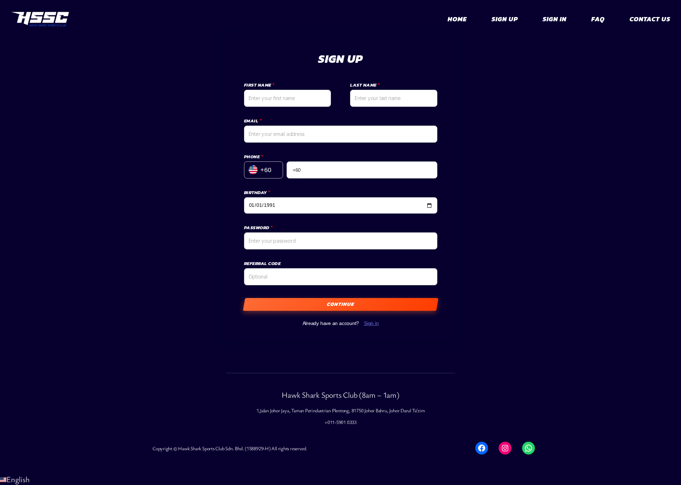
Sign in (371, 323)
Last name (365, 85)
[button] (340, 479)
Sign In (554, 19)
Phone (253, 156)
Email (253, 120)
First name (259, 85)
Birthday (257, 192)
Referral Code (262, 263)
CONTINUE (340, 304)
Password (258, 227)
